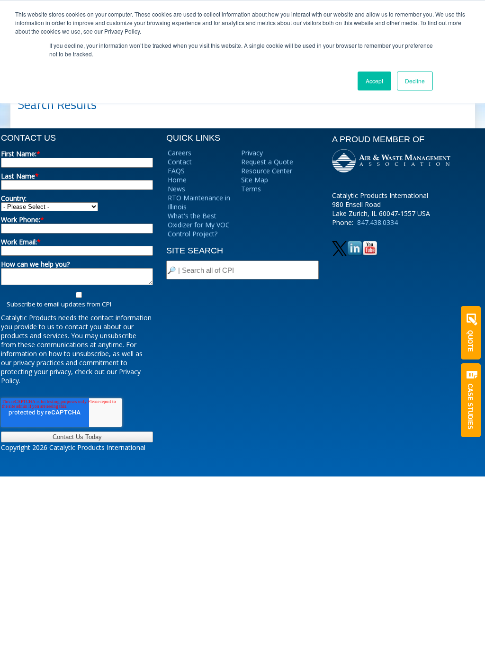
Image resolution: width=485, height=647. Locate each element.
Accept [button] (374, 81)
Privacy (252, 152)
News (176, 188)
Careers (179, 152)
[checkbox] (77, 299)
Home (177, 179)
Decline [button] (415, 81)
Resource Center (266, 170)
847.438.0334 (377, 222)
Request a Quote (267, 161)
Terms (251, 188)
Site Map (254, 179)
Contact (180, 161)
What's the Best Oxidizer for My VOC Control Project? (199, 224)
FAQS (176, 170)
